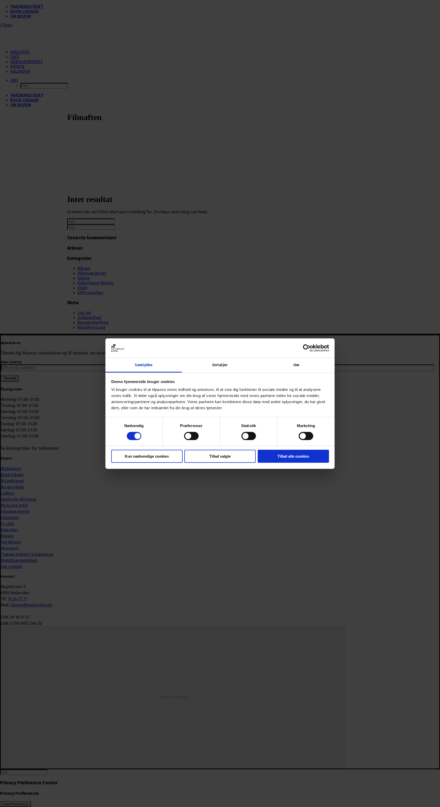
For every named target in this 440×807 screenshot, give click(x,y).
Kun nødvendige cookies (147, 456)
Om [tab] (296, 365)
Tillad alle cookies (293, 456)
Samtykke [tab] (144, 365)
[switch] (191, 436)
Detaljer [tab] (220, 365)
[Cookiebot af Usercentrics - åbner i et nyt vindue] (306, 348)
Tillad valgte (220, 456)
